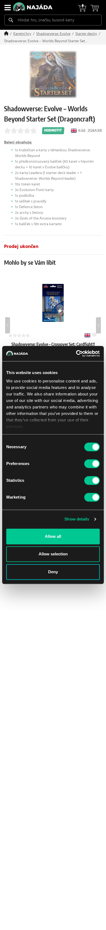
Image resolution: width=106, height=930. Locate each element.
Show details (76, 519)
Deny (53, 571)
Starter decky (86, 34)
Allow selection (53, 554)
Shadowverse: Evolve (53, 34)
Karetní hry (22, 34)
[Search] (11, 20)
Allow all (53, 536)
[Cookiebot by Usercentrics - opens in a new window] (76, 353)
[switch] (92, 463)
